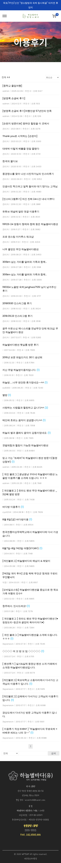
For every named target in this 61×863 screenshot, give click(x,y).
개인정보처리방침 (30, 859)
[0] (54, 16)
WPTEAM (26, 854)
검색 (53, 753)
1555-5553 (30, 830)
